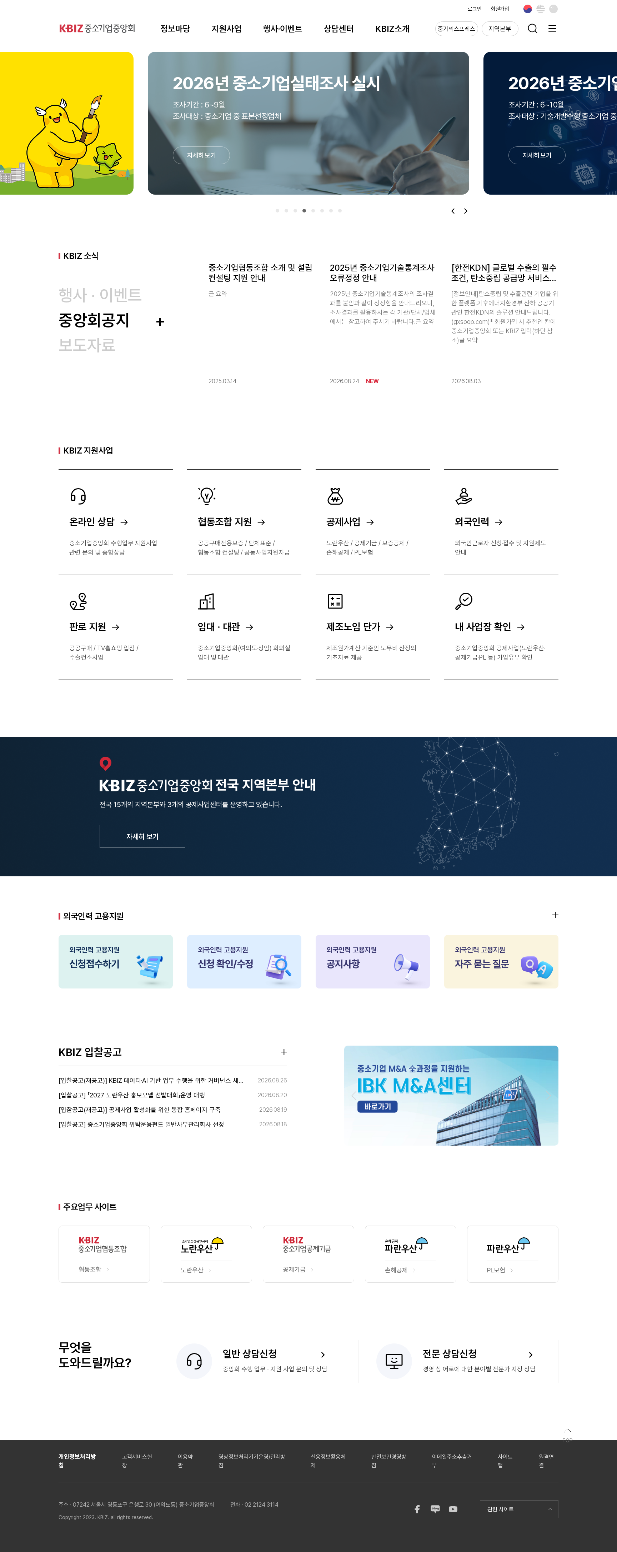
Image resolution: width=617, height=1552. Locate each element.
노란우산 (192, 1270)
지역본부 (499, 28)
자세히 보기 (142, 836)
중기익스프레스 (456, 28)
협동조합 (90, 1269)
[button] (277, 210)
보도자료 (87, 345)
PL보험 (496, 1270)
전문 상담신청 (450, 1354)
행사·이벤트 (282, 29)
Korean (527, 9)
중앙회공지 (112, 320)
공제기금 (294, 1269)
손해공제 (396, 1270)
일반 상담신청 (250, 1354)
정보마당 (175, 29)
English (540, 9)
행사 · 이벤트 (100, 295)
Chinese (553, 9)
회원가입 (500, 9)
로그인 (475, 9)
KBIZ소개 (392, 29)
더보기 (555, 915)
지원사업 (227, 29)
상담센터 (339, 29)
